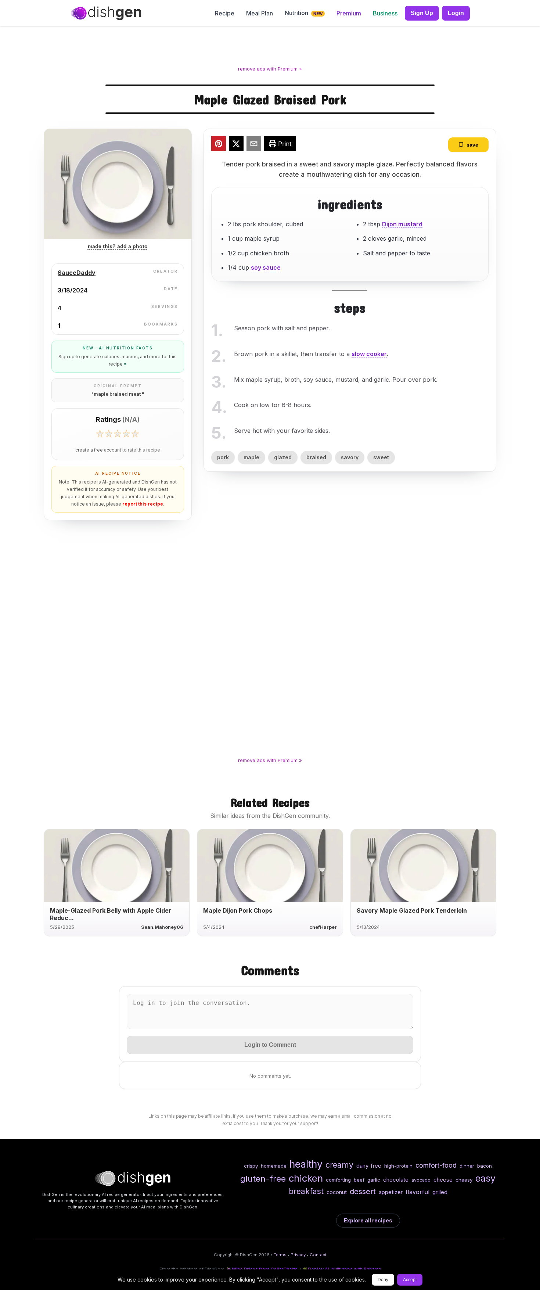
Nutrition (304, 13)
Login (456, 13)
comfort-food (436, 1165)
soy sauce (266, 267)
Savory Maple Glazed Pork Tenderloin (412, 910)
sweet (381, 457)
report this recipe (142, 504)
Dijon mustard (402, 224)
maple (251, 457)
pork (223, 457)
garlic (373, 1180)
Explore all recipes (368, 1220)
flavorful (417, 1192)
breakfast (306, 1191)
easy (485, 1178)
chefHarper (323, 927)
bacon (484, 1166)
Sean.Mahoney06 (162, 927)
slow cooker (369, 353)
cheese (443, 1179)
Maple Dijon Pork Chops (237, 910)
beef (359, 1180)
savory (350, 457)
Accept (410, 1279)
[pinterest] (218, 144)
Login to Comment (270, 1045)
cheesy (464, 1180)
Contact (318, 1254)
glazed (283, 457)
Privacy (298, 1254)
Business (385, 13)
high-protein (398, 1166)
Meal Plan (259, 13)
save (472, 145)
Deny (383, 1279)
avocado (421, 1180)
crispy (251, 1166)
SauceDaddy (77, 272)
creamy (339, 1164)
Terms (280, 1254)
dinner (467, 1166)
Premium (348, 13)
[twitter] (236, 144)
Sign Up (422, 13)
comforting (338, 1180)
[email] (253, 144)
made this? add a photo (118, 246)
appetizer (391, 1192)
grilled (439, 1192)
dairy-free (368, 1165)
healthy (306, 1164)
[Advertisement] (270, 47)
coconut (337, 1192)
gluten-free (263, 1178)
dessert (363, 1191)
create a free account (98, 450)
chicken (306, 1178)
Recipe (224, 13)
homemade (274, 1166)
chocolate (395, 1179)
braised (316, 457)
